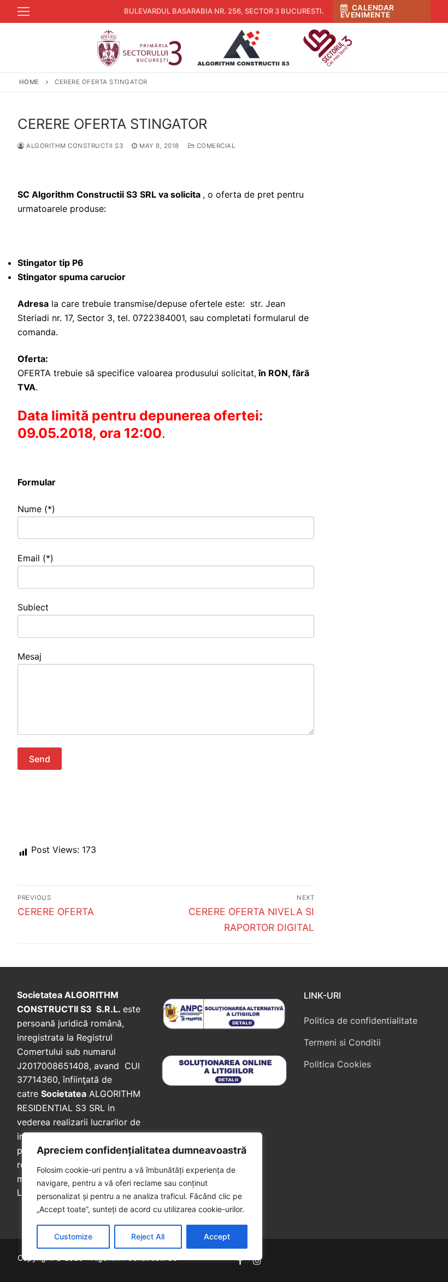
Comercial (214, 146)
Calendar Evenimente (367, 11)
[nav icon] (23, 11)
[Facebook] (240, 1260)
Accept (217, 1236)
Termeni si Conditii (342, 1042)
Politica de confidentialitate (360, 1020)
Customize (73, 1236)
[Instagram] (257, 1260)
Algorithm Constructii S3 (74, 146)
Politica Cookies (337, 1064)
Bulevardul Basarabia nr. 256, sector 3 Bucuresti (223, 11)
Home (29, 82)
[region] (142, 1196)
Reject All (147, 1236)
